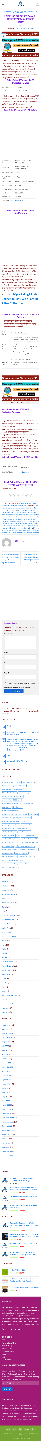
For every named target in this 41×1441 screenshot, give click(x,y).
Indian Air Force (8, 924)
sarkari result (30, 835)
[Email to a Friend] (22, 495)
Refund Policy (7, 1348)
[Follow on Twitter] (11, 1329)
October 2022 (7, 1126)
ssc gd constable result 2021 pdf (27, 842)
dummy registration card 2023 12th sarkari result (18, 803)
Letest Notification (24, 11)
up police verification (21, 853)
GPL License (6, 1360)
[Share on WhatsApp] (10, 495)
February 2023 (7, 1109)
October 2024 (7, 1063)
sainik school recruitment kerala (28, 517)
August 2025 (6, 1042)
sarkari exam (20, 835)
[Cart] (37, 4)
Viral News (24, 13)
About (27, 1433)
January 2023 (7, 1113)
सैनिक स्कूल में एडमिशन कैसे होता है (23, 530)
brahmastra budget (24, 793)
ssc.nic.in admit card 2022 (29, 839)
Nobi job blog (34, 814)
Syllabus (5, 991)
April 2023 (6, 1101)
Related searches (22, 828)
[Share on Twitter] (18, 495)
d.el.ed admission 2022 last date (12, 800)
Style (3, 987)
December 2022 (8, 1117)
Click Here (19, 200)
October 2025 (7, 1038)
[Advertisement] (20, 132)
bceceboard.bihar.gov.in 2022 (11, 786)
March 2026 (6, 1029)
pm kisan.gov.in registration (10, 825)
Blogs (4, 907)
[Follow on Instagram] (7, 1329)
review (4, 957)
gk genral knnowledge (10, 915)
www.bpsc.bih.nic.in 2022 (27, 857)
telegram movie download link (25, 846)
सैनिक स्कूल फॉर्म (9, 530)
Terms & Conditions (9, 1343)
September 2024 (8, 1067)
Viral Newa (6, 1008)
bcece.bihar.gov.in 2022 (30, 782)
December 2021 (8, 1155)
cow (8, 755)
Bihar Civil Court (8, 903)
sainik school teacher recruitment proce (22, 521)
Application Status (9, 894)
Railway (5, 953)
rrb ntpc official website (9, 832)
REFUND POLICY (8, 1433)
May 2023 (5, 1096)
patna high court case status (22, 818)
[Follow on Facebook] (3, 1329)
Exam (4, 911)
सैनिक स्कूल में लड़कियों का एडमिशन (29, 532)
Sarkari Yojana (7, 970)
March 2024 (6, 1075)
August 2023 (6, 1084)
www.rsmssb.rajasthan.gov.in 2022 (13, 860)
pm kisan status (26, 825)
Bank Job (5, 898)
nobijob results (6, 818)
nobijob (20, 508)
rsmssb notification (8, 835)
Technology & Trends (9, 995)
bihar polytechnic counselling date (12, 789)
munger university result (10, 811)
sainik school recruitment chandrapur (18, 514)
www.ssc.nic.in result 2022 (10, 867)
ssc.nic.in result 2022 (9, 842)
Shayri (4, 978)
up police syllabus (7, 853)
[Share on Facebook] (14, 495)
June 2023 (6, 1092)
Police (4, 949)
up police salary (33, 849)
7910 (9, 726)
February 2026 (7, 1033)
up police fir (22, 849)
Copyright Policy (8, 1351)
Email (6, 663)
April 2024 (6, 1071)
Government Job (10, 11)
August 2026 (6, 1025)
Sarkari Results (7, 966)
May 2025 (5, 1050)
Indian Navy (6, 932)
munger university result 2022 (11, 814)
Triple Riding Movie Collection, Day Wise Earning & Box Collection (20, 299)
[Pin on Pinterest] (26, 495)
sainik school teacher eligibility (13, 519)
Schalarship (6, 974)
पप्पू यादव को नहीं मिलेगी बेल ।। (17, 761)
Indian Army (6, 928)
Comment (8, 634)
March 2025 (6, 1059)
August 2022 (6, 1134)
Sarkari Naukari (15, 506)
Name (6, 653)
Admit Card (6, 886)
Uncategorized (7, 1004)
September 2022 (8, 1130)
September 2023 (8, 1080)
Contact (34, 1433)
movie (4, 940)
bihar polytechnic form (9, 793)
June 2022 (6, 1143)
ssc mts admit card (8, 846)
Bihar (24, 786)
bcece (19, 782)
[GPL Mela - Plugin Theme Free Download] (20, 4)
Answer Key (6, 890)
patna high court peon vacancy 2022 (13, 821)
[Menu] (3, 3)
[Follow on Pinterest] (19, 1329)
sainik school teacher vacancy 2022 (18, 526)
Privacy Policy (7, 1346)
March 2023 (6, 1105)
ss (12, 528)
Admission (6, 882)
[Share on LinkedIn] (30, 495)
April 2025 (6, 1054)
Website (7, 673)
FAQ (3, 1357)
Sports (4, 983)
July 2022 (5, 1139)
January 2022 (7, 1151)
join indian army (17, 807)
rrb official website (24, 832)
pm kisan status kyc (8, 828)
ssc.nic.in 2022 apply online (10, 839)
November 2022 (8, 1122)
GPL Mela (31, 28)
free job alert (6, 807)
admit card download (8, 782)
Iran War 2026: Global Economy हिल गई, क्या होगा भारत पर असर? (23, 733)
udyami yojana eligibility (9, 849)
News (4, 945)
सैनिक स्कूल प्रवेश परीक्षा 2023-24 (23, 528)
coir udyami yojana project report (12, 796)
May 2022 (5, 1147)
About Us (5, 1354)
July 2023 (5, 1088)
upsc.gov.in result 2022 (9, 857)
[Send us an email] (15, 1329)
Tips (3, 999)
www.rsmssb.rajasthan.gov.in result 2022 (15, 864)
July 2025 (5, 1046)
